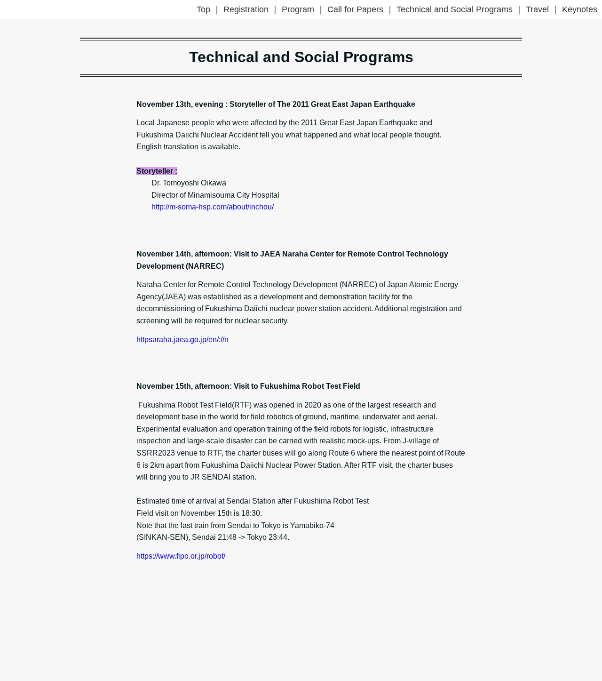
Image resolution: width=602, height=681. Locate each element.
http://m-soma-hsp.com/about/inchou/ (212, 207)
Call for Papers (355, 9)
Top (203, 9)
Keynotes (579, 9)
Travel (537, 9)
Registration (246, 9)
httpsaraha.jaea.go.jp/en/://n (182, 340)
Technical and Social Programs (454, 9)
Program (298, 9)
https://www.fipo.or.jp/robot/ (180, 556)
